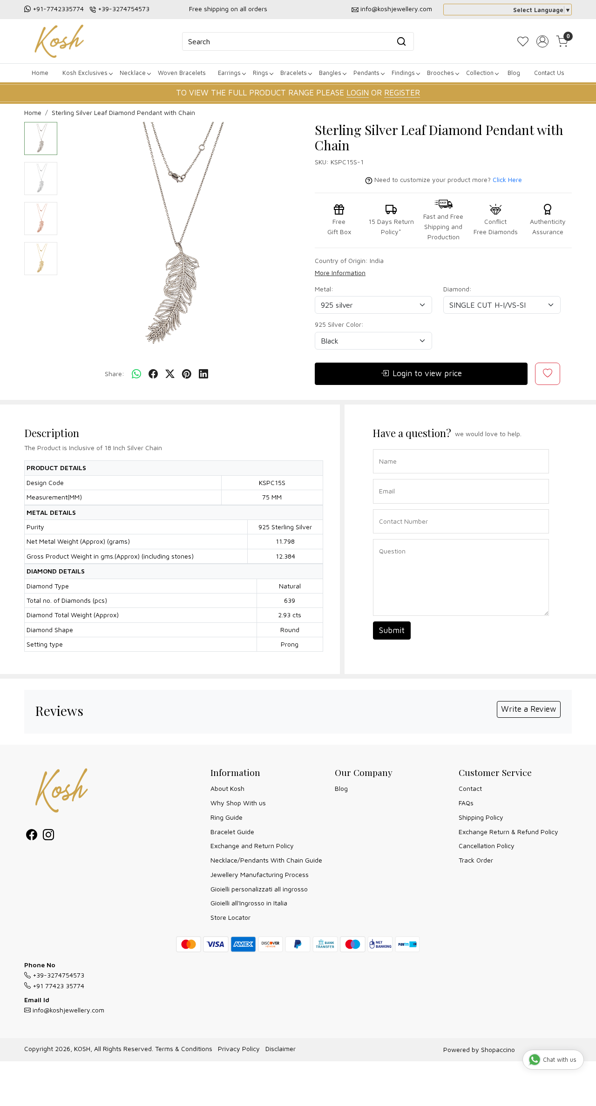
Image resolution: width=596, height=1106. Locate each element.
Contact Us (549, 72)
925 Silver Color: (339, 324)
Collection (480, 72)
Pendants (366, 72)
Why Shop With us (238, 803)
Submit (392, 630)
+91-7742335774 (58, 9)
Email (385, 478)
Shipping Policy (481, 817)
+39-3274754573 (123, 9)
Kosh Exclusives (85, 72)
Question (389, 538)
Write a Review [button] (528, 709)
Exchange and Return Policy (252, 846)
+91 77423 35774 (57, 986)
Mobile (385, 509)
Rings (260, 72)
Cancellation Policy (487, 846)
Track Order (476, 860)
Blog (514, 72)
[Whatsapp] (136, 374)
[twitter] (170, 374)
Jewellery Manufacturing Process (259, 874)
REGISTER (402, 92)
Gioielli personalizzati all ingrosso (259, 889)
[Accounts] (542, 41)
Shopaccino (498, 1049)
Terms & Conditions (183, 1048)
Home (40, 72)
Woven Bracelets (182, 72)
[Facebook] (31, 836)
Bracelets (293, 72)
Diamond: (457, 289)
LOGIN (357, 92)
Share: (114, 374)
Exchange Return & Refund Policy (508, 832)
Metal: (324, 289)
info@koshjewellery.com (396, 9)
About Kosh (227, 788)
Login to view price (427, 373)
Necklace (133, 72)
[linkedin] (203, 374)
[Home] (59, 41)
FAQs (466, 803)
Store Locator (230, 917)
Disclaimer (280, 1048)
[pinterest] (186, 374)
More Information (340, 272)
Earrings (229, 72)
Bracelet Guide (232, 832)
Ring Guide (226, 817)
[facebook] (153, 374)
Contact (470, 788)
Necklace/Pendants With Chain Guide (266, 860)
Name (385, 448)
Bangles (330, 72)
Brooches (440, 72)
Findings (403, 72)
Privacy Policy (239, 1048)
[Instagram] (48, 836)
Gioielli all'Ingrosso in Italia (248, 903)
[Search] (401, 41)
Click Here (507, 179)
